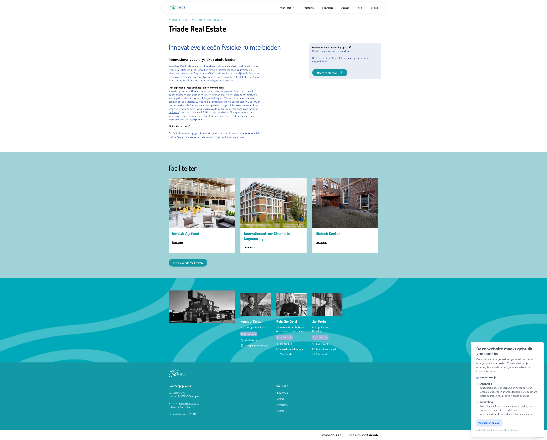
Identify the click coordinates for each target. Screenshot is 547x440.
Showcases (327, 7)
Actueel (345, 7)
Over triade (282, 405)
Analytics (486, 383)
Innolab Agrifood (185, 233)
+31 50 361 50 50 (185, 407)
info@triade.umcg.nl (189, 403)
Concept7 (373, 434)
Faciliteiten (309, 7)
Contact (374, 7)
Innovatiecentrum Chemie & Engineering (267, 236)
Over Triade (285, 7)
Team (360, 7)
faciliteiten (174, 112)
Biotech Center (328, 233)
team (212, 115)
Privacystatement (177, 414)
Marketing (486, 402)
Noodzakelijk (488, 377)
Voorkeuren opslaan (489, 422)
